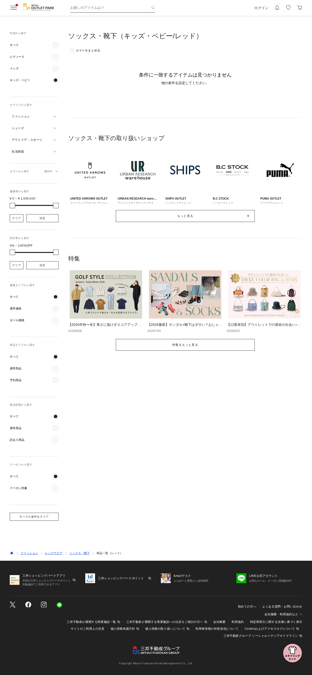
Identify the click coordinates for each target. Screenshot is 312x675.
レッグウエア (53, 553)
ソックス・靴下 (79, 553)
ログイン (261, 8)
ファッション (29, 553)
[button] (34, 45)
